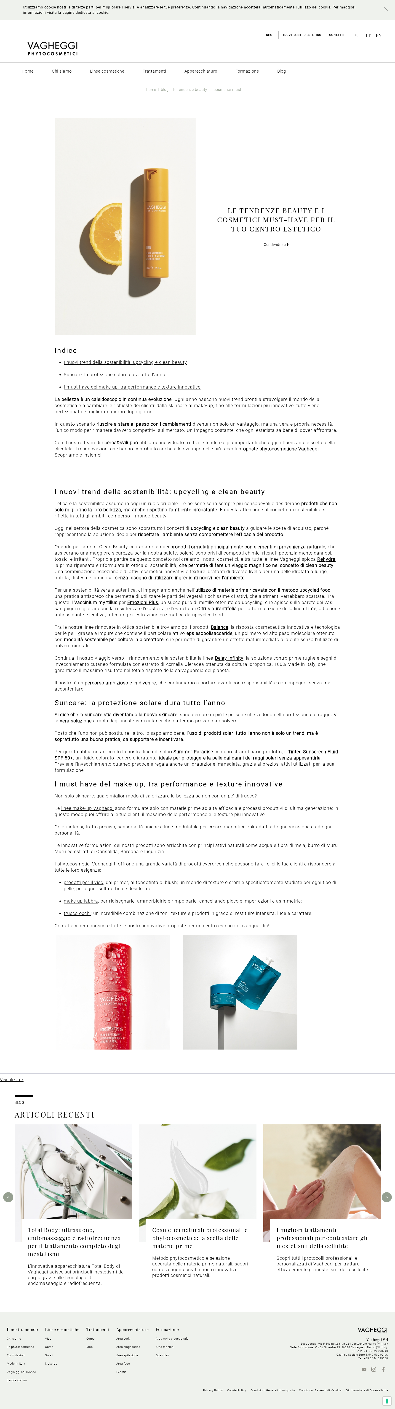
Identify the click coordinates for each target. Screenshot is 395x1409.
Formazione (167, 1329)
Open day (162, 1355)
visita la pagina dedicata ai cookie (77, 12)
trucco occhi (77, 913)
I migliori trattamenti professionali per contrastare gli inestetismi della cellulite (322, 1237)
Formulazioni (16, 1355)
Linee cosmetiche (62, 1329)
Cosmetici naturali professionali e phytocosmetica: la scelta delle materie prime (200, 1237)
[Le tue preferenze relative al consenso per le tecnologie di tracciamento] (387, 1401)
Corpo (90, 1338)
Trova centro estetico (302, 35)
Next (387, 1197)
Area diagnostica (128, 1347)
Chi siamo (14, 1338)
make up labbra (81, 901)
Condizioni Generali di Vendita (320, 1390)
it (369, 35)
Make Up (51, 1363)
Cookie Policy (236, 1390)
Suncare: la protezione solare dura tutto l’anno (114, 374)
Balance (219, 627)
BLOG (19, 1102)
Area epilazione (127, 1355)
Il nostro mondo (22, 1329)
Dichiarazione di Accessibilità (367, 1390)
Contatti (336, 35)
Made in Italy (16, 1363)
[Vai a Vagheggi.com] (52, 51)
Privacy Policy (213, 1390)
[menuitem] (27, 71)
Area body (123, 1338)
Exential (122, 1372)
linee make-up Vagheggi (87, 808)
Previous (8, 1197)
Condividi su (275, 244)
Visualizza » (12, 1079)
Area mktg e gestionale (172, 1338)
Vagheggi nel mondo (21, 1372)
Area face (123, 1363)
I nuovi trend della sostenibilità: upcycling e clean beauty (125, 362)
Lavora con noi (17, 1380)
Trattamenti (97, 1329)
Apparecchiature (132, 1329)
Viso (89, 1347)
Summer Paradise (193, 751)
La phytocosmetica (20, 1347)
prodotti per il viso (83, 882)
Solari (49, 1355)
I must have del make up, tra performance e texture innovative (132, 387)
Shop (270, 35)
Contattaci (66, 925)
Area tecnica (165, 1347)
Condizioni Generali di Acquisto (273, 1390)
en (379, 35)
